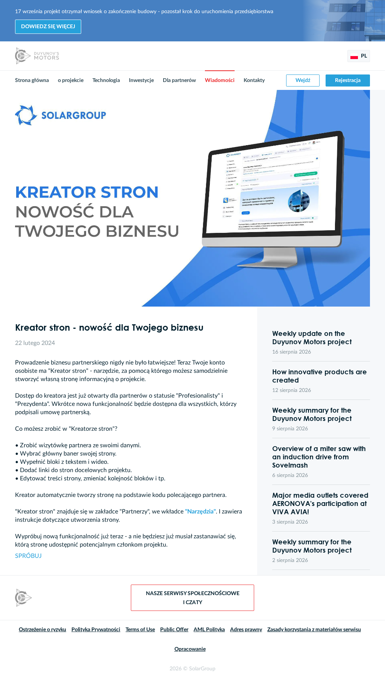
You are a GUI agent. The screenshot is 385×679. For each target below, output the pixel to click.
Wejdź (303, 80)
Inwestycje (141, 80)
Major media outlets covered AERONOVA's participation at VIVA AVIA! (320, 503)
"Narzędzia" (200, 512)
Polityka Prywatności (95, 629)
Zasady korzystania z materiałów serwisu (314, 629)
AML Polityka (209, 629)
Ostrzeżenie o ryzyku (42, 629)
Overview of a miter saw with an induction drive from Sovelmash (319, 456)
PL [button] (363, 56)
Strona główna (32, 80)
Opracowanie (190, 649)
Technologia (106, 80)
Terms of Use (140, 629)
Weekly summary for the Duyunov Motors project (312, 414)
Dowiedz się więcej (48, 26)
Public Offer (174, 629)
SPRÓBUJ (28, 556)
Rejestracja (348, 80)
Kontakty (254, 80)
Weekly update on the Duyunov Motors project (312, 337)
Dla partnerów (179, 80)
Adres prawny (246, 629)
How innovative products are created (319, 376)
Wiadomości (220, 80)
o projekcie (70, 80)
